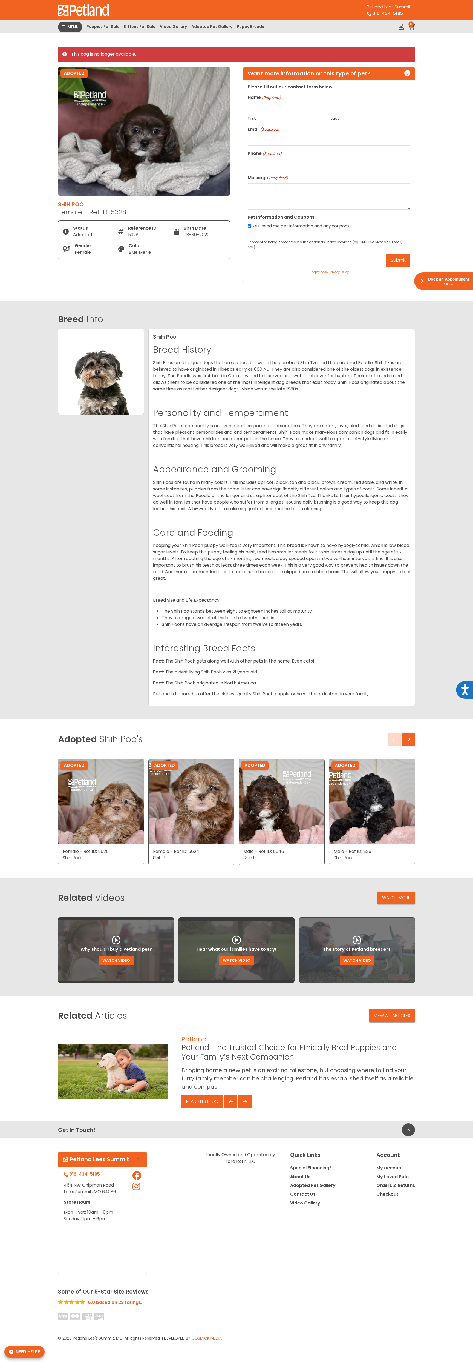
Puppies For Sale (103, 26)
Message (268, 178)
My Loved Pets (392, 1176)
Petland (194, 1039)
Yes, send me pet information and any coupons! (301, 226)
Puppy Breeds (250, 26)
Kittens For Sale (139, 26)
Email (263, 129)
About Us (300, 1176)
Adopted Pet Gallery (211, 26)
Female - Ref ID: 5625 (86, 851)
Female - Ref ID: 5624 (176, 851)
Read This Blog (202, 1101)
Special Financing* (310, 1168)
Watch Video (116, 960)
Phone (265, 153)
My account (389, 1168)
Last (335, 118)
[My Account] (401, 26)
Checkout (387, 1194)
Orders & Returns (395, 1185)
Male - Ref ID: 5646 (263, 851)
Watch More (396, 898)
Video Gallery (173, 26)
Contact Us (303, 1194)
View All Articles (392, 1015)
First (252, 118)
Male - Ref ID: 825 (352, 851)
